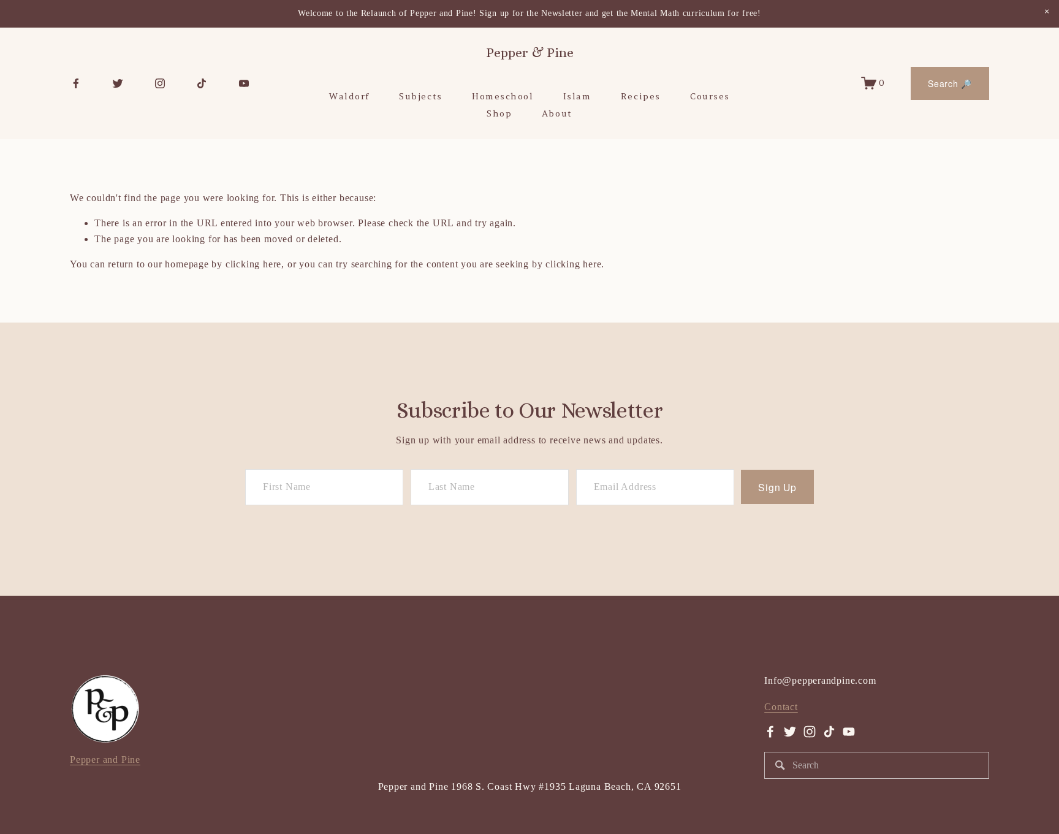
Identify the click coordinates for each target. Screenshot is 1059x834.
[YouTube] (244, 83)
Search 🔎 (950, 83)
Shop (499, 113)
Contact (781, 707)
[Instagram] (160, 83)
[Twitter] (118, 83)
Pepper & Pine (530, 52)
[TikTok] (201, 83)
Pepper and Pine (105, 759)
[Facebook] (76, 83)
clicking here (253, 264)
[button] (1047, 12)
